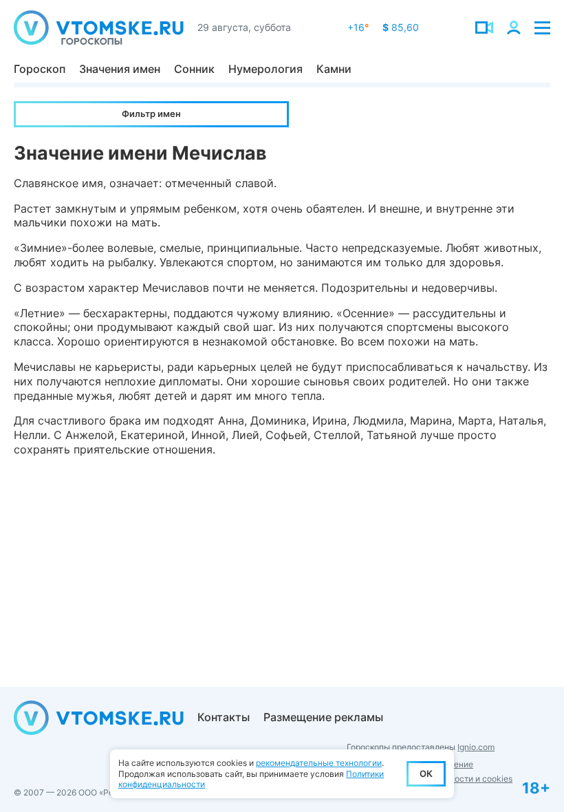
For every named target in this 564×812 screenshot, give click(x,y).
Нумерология (265, 69)
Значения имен (119, 69)
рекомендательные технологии (319, 763)
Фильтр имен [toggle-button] (151, 113)
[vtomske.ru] (99, 27)
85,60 (400, 27)
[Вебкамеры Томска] (484, 27)
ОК (426, 773)
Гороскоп (39, 69)
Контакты (223, 717)
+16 (358, 27)
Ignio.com (476, 747)
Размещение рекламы (323, 717)
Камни (333, 69)
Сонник (194, 69)
